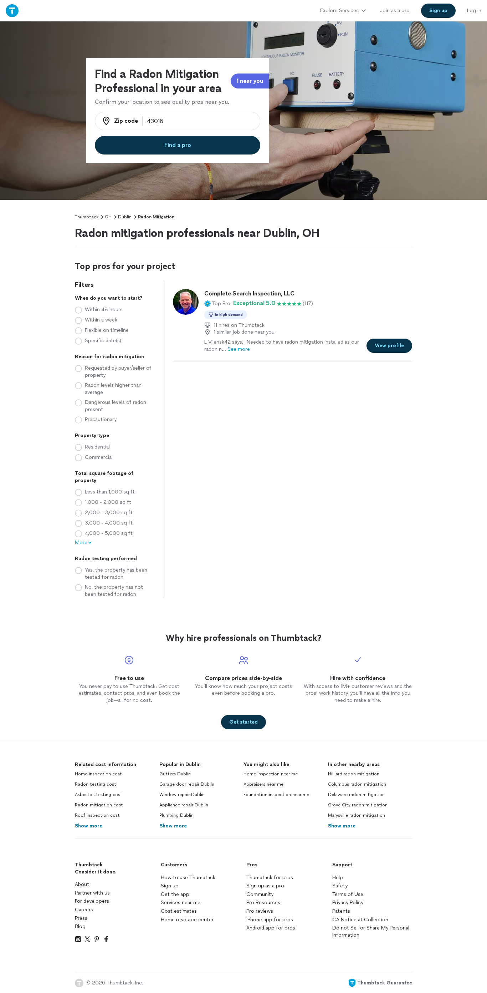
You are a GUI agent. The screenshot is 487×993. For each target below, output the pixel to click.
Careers (84, 910)
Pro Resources (263, 903)
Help (337, 878)
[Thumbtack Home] (12, 10)
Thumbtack (86, 216)
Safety (340, 886)
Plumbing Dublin (176, 815)
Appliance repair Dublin (183, 804)
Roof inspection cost (97, 815)
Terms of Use (347, 894)
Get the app (175, 894)
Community (259, 894)
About (82, 884)
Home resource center (187, 920)
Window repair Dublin (182, 794)
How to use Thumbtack (188, 878)
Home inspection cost (98, 773)
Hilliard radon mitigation (353, 773)
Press (81, 918)
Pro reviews (259, 911)
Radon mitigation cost (99, 804)
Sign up (170, 886)
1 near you (249, 80)
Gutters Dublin (175, 773)
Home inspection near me (271, 773)
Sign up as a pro (265, 886)
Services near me (180, 903)
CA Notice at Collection (360, 920)
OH (108, 216)
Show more (88, 826)
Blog (80, 926)
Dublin (125, 216)
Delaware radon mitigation (356, 794)
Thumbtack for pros (269, 878)
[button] (217, 303)
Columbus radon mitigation (357, 784)
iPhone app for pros (269, 920)
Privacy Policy (347, 903)
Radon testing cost (95, 784)
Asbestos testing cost (98, 794)
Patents (341, 911)
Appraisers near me (263, 784)
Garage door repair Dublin (186, 784)
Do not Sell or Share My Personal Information (370, 931)
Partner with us (92, 893)
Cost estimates (179, 911)
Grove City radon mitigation (358, 804)
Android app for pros (270, 928)
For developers (92, 901)
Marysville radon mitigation (356, 815)
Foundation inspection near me (276, 794)
